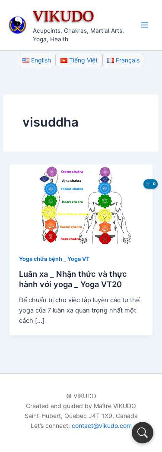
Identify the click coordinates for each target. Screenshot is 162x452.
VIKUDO (63, 16)
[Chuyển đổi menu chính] (144, 25)
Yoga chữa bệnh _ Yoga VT (54, 259)
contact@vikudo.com (102, 425)
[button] (142, 432)
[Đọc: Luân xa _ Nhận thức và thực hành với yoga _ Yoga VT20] (81, 203)
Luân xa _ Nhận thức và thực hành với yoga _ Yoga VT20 (73, 279)
